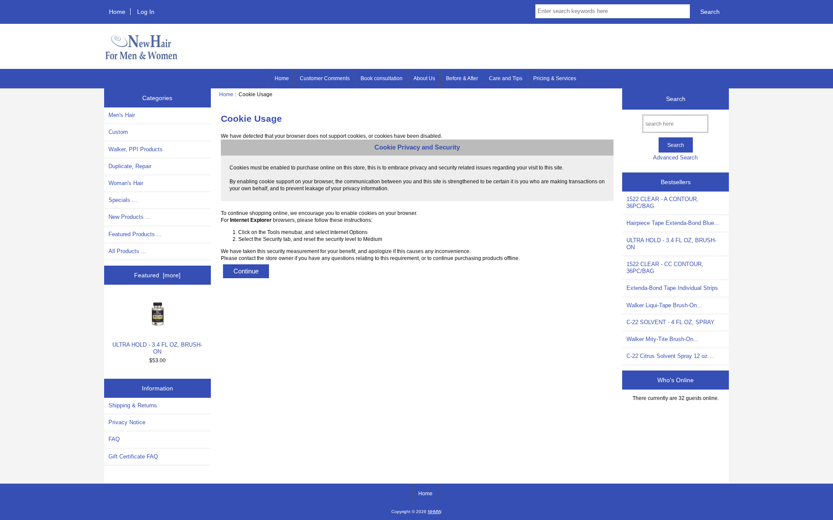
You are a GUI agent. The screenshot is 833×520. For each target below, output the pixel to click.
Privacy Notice (126, 422)
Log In (145, 11)
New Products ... (129, 217)
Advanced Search (675, 157)
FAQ (114, 439)
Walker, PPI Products (135, 149)
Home (117, 11)
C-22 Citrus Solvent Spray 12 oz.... (670, 356)
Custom (118, 132)
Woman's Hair (125, 183)
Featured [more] (157, 275)
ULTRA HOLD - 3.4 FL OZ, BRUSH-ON (157, 348)
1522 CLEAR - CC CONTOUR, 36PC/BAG (664, 267)
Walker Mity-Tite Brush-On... (662, 339)
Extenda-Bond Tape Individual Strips (672, 288)
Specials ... (122, 200)
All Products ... (127, 251)
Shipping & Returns (132, 405)
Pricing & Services (554, 78)
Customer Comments (325, 78)
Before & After (462, 78)
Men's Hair (121, 115)
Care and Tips (505, 78)
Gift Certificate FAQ (133, 456)
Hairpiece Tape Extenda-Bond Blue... (672, 223)
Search (675, 98)
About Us (424, 78)
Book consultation (382, 78)
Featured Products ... (135, 234)
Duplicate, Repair (129, 166)
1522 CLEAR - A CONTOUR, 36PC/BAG (662, 202)
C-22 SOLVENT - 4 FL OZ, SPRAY (670, 322)
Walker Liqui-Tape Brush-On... (664, 305)
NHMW (434, 511)
